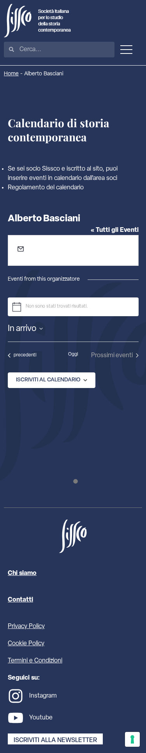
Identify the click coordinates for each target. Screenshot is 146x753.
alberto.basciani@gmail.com (62, 251)
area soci (105, 178)
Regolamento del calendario (46, 188)
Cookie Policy (26, 644)
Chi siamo (22, 573)
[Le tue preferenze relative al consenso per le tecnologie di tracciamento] (132, 739)
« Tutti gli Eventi (115, 230)
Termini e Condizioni (35, 661)
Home (11, 74)
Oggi (73, 354)
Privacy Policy (26, 626)
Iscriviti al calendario (48, 380)
